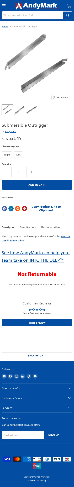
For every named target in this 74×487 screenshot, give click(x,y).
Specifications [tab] (28, 227)
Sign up (53, 435)
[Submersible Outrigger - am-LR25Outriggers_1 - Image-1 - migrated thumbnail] (7, 110)
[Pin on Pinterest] (24, 208)
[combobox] (32, 15)
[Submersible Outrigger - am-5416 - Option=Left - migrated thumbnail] (31, 110)
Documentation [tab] (50, 227)
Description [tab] (8, 227)
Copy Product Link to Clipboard (46, 208)
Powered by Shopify (37, 480)
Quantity (6, 164)
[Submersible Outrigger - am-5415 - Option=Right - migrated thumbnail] (19, 110)
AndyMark (10, 131)
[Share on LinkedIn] (11, 208)
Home (5, 26)
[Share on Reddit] (17, 208)
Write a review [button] (37, 322)
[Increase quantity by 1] (31, 172)
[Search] (67, 15)
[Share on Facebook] (4, 208)
